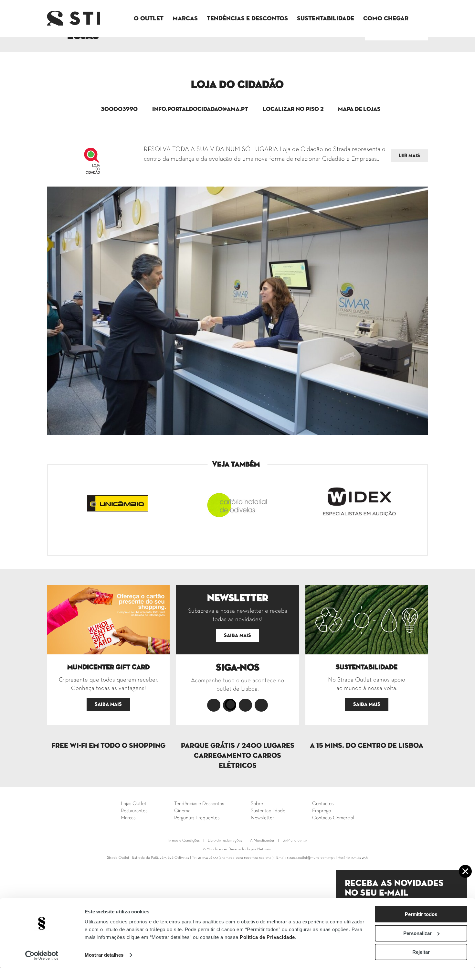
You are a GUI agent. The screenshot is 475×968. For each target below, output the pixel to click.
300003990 (119, 109)
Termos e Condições (183, 840)
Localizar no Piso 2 (293, 109)
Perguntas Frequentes (196, 818)
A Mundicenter (262, 840)
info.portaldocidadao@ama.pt (200, 109)
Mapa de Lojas (359, 109)
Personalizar (417, 933)
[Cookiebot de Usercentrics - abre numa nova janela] (42, 955)
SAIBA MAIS (108, 704)
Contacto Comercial (333, 818)
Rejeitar (421, 952)
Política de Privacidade (267, 937)
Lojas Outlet (133, 803)
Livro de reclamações (225, 840)
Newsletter (262, 818)
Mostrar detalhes (104, 955)
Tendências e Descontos (247, 19)
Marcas (185, 19)
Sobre (257, 803)
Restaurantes (134, 811)
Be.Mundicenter (295, 840)
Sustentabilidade (325, 19)
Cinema (182, 811)
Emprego (321, 811)
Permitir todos (421, 914)
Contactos (322, 803)
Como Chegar (385, 19)
